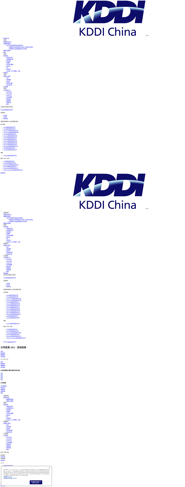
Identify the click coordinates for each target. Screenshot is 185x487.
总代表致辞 (9, 97)
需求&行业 (6, 38)
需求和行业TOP (7, 41)
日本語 (5, 115)
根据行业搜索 (6, 50)
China (9, 129)
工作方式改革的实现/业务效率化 (14, 45)
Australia (10, 149)
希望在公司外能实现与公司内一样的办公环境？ (21, 47)
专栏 (7, 78)
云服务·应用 (9, 57)
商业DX (8, 66)
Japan (9, 127)
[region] (26, 476)
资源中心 (5, 72)
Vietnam (10, 139)
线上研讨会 (9, 85)
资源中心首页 (6, 76)
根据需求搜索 (6, 43)
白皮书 (8, 81)
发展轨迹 (8, 100)
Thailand (10, 137)
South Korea (10, 132)
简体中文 (5, 118)
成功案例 (8, 79)
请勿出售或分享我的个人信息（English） (36, 482)
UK (8, 161)
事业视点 (8, 98)
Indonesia (10, 142)
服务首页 (5, 55)
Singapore (10, 136)
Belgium (10, 166)
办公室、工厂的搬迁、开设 (13, 71)
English (5, 117)
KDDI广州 (9, 95)
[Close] (1, 108)
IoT (7, 67)
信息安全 (8, 61)
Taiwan (9, 134)
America (10, 155)
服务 (4, 52)
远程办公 (8, 69)
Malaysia (10, 144)
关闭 (5, 40)
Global (7, 109)
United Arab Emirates (13, 170)
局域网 (8, 62)
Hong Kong (10, 130)
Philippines (10, 146)
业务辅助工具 (9, 59)
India (9, 148)
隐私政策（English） (8, 476)
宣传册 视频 (9, 83)
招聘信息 (8, 102)
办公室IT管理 (9, 64)
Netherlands (10, 168)
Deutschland (10, 164)
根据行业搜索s (7, 223)
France (9, 163)
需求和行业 (6, 397)
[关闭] (49, 467)
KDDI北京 (9, 92)
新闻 (7, 104)
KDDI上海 (9, 93)
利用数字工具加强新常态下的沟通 (18, 48)
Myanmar (10, 141)
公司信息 (5, 86)
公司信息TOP (6, 90)
